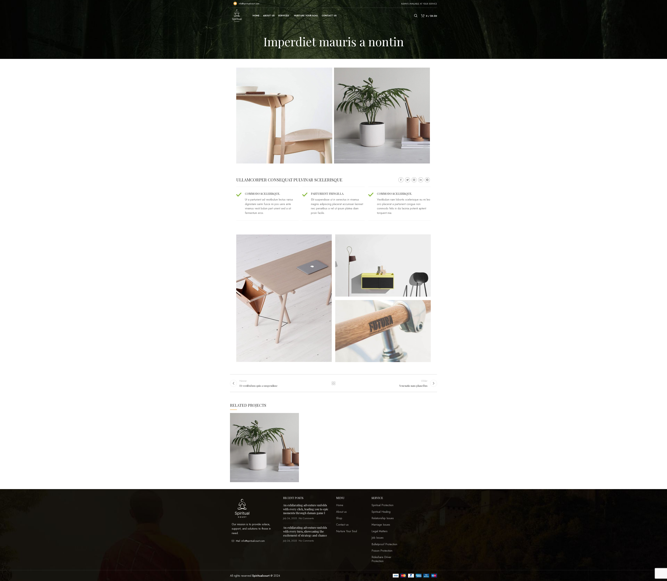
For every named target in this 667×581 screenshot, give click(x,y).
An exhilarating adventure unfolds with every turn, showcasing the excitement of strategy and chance (305, 531)
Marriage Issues (381, 525)
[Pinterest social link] (414, 179)
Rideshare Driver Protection (381, 559)
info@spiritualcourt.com (249, 3)
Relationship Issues (383, 518)
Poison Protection (382, 551)
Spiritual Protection (382, 505)
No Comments (306, 518)
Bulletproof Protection (384, 544)
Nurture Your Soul (346, 531)
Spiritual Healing (381, 512)
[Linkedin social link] (420, 179)
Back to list (333, 383)
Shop (339, 518)
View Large (296, 415)
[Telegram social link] (427, 179)
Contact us (342, 525)
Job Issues (378, 538)
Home (339, 505)
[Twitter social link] (407, 179)
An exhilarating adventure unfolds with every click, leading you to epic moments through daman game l (305, 509)
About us (341, 512)
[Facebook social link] (401, 179)
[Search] (415, 15)
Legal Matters (380, 531)
